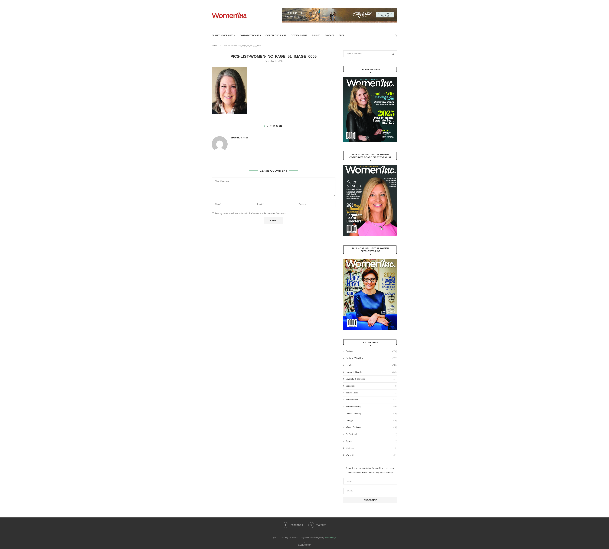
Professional (371, 434)
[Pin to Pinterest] (277, 126)
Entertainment (299, 35)
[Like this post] (267, 126)
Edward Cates (239, 137)
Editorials (371, 386)
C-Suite (371, 365)
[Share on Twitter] (274, 126)
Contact (329, 35)
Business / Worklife (222, 35)
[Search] (395, 35)
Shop (341, 35)
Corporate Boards (250, 35)
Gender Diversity (371, 413)
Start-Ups (371, 448)
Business (371, 351)
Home (214, 45)
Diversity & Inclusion (371, 379)
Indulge (316, 35)
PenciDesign (330, 537)
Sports (371, 441)
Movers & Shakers (371, 427)
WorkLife (371, 455)
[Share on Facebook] (271, 126)
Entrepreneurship (275, 35)
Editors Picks (371, 393)
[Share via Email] (280, 126)
